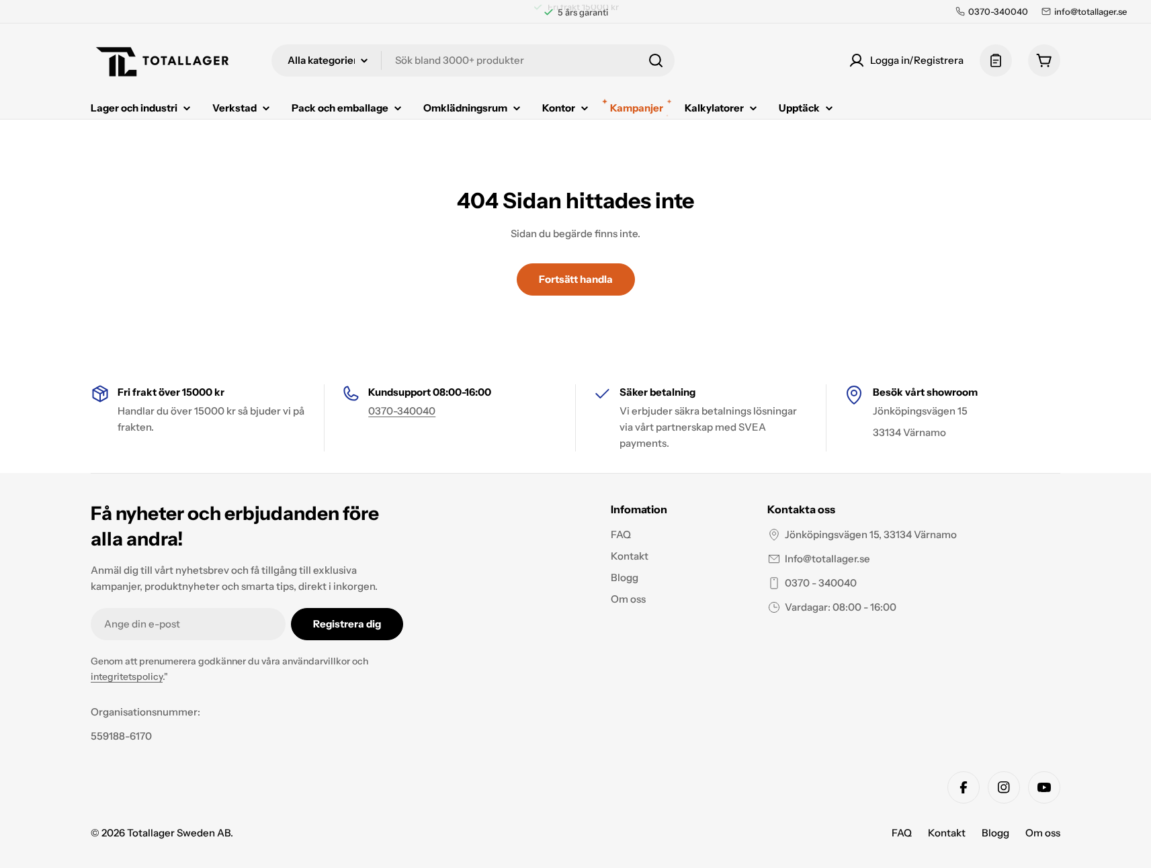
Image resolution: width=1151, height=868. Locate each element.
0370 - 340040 (821, 582)
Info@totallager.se (827, 558)
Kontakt (947, 832)
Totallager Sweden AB (178, 832)
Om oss (1042, 832)
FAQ (902, 832)
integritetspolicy (127, 676)
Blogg (995, 832)
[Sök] (656, 60)
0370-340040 (401, 410)
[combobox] (473, 60)
